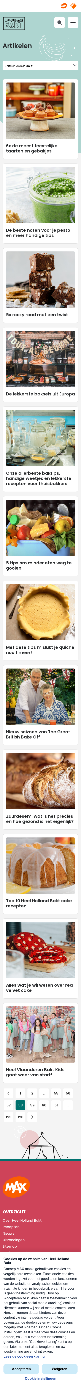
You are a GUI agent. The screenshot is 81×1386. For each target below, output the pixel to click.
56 (68, 1093)
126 (20, 1117)
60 (44, 1105)
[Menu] (73, 22)
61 (56, 1105)
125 (8, 1117)
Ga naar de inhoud (40, 3)
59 (32, 1105)
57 (8, 1105)
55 (56, 1093)
